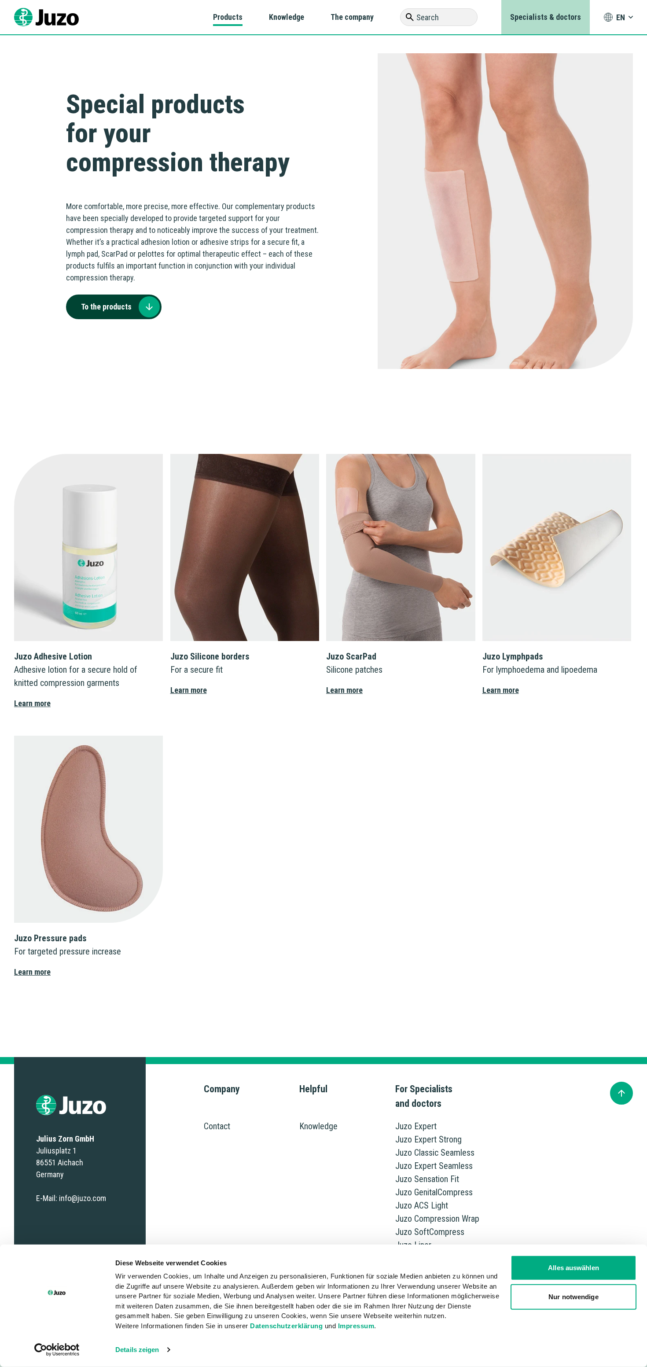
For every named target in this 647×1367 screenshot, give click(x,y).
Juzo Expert (416, 1126)
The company (352, 17)
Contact (217, 1126)
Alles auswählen (573, 1267)
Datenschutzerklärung (286, 1325)
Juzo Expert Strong (428, 1139)
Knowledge (286, 17)
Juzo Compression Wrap (437, 1218)
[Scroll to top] (621, 1093)
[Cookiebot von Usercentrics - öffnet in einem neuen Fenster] (57, 1349)
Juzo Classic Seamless (434, 1152)
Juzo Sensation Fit (427, 1179)
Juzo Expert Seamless (434, 1166)
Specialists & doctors (545, 17)
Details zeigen (137, 1349)
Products (228, 17)
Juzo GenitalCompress (434, 1192)
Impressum (356, 1325)
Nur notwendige (573, 1296)
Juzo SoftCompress (429, 1232)
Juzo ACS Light (421, 1205)
